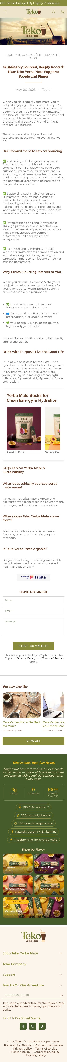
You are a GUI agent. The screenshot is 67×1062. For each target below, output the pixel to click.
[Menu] (4, 12)
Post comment (33, 646)
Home (11, 55)
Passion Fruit (15, 452)
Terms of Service (53, 658)
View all (33, 741)
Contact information (49, 1045)
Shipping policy (35, 1055)
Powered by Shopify (18, 1045)
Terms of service (46, 1048)
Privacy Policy (26, 658)
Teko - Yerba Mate (27, 1041)
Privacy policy (22, 1048)
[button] (53, 12)
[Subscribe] (62, 995)
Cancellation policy (46, 1052)
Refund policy (20, 1052)
